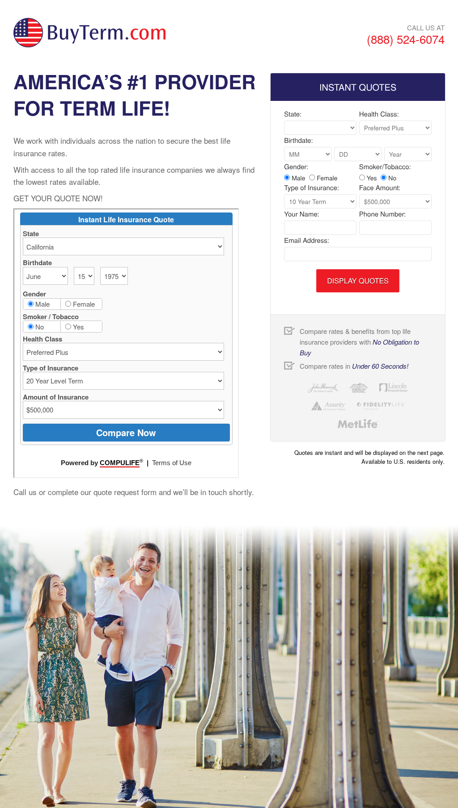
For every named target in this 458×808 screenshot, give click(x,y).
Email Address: (306, 240)
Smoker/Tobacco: (385, 166)
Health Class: (379, 114)
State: (292, 114)
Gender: (296, 166)
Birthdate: (298, 140)
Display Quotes (358, 280)
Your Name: (301, 214)
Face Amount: (379, 187)
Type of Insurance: (311, 187)
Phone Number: (382, 214)
